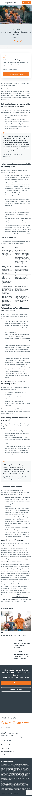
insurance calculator (7, 556)
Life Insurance (5, 632)
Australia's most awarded (12, 672)
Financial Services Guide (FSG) (9, 770)
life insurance (5, 93)
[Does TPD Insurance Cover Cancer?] (16, 624)
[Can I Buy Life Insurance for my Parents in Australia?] (16, 644)
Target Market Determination (20, 769)
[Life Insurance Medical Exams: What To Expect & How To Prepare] (16, 655)
